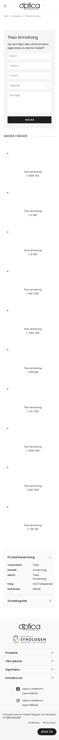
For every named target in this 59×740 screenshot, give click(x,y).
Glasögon (16, 16)
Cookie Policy (34, 722)
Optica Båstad (30, 693)
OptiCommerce (13, 717)
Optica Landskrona (32, 688)
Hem (6, 16)
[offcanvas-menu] (5, 6)
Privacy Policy (49, 722)
